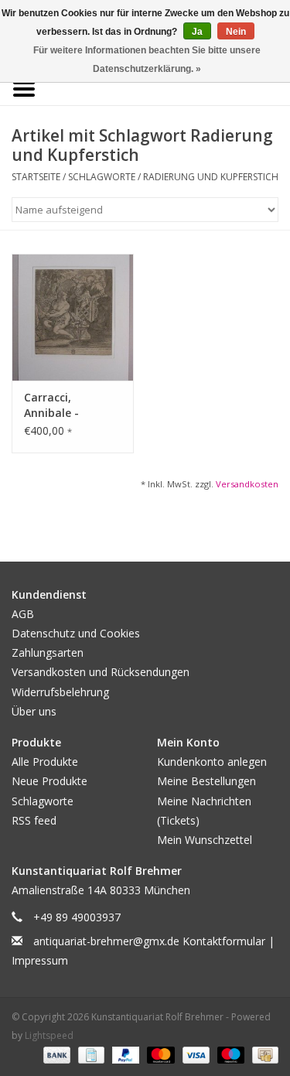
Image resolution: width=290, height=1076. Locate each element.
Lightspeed (49, 1035)
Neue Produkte (49, 781)
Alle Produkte (45, 761)
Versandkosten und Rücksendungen (100, 671)
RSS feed (34, 820)
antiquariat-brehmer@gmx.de (106, 941)
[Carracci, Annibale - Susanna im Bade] (73, 317)
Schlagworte (101, 176)
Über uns (34, 711)
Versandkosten (247, 484)
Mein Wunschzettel (204, 839)
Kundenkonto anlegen (212, 761)
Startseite (36, 176)
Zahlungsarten (48, 652)
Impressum (40, 960)
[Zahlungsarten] (55, 1054)
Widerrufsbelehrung (60, 692)
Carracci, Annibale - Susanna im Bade (71, 405)
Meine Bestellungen (206, 781)
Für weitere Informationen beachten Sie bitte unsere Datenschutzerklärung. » (147, 59)
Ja (197, 31)
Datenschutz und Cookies (76, 633)
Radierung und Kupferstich (210, 176)
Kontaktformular (224, 941)
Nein (236, 31)
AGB (23, 613)
